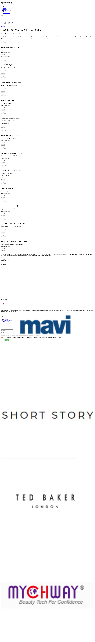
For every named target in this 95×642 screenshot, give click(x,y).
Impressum (5, 323)
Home (4, 6)
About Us (5, 319)
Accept (6, 340)
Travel (4, 8)
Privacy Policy (6, 321)
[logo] (7, 4)
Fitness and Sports (7, 10)
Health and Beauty (7, 11)
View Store (3, 26)
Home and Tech (6, 13)
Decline (2, 340)
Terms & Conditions (7, 320)
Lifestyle (5, 9)
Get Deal (3, 74)
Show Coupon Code (5, 56)
